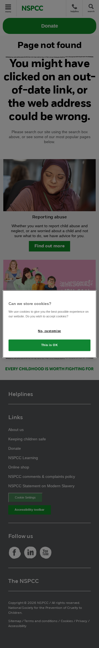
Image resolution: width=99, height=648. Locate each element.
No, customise (49, 331)
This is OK (49, 345)
